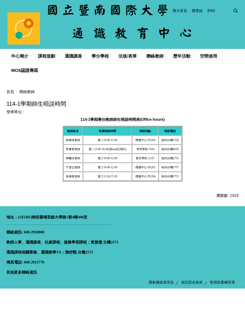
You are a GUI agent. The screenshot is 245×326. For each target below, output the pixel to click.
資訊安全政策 (192, 282)
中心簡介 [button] (19, 56)
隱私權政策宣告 (161, 282)
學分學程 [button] (100, 56)
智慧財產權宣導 (222, 282)
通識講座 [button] (73, 56)
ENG (211, 11)
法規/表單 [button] (127, 56)
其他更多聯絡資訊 (21, 272)
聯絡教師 (27, 92)
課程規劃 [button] (46, 56)
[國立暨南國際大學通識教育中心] (122, 24)
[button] (236, 11)
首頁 (10, 92)
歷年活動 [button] (181, 56)
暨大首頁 (180, 11)
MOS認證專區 (24, 70)
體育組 (197, 11)
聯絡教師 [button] (155, 56)
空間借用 (208, 56)
